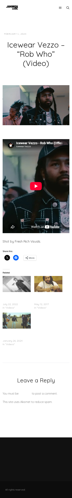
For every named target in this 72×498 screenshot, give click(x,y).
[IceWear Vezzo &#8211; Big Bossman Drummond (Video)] (48, 284)
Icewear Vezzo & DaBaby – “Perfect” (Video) (14, 334)
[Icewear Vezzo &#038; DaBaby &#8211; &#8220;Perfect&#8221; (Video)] (17, 321)
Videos (60, 34)
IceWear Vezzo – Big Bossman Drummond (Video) (46, 297)
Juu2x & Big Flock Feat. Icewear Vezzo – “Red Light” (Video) (16, 297)
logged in (25, 393)
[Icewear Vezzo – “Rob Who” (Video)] (36, 105)
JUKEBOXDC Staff (41, 34)
